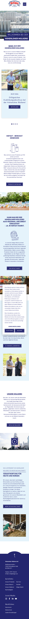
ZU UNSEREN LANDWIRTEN (12, 346)
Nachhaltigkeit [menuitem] (9, 589)
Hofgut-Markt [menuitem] (19, 587)
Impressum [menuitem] (8, 607)
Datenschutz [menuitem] (8, 610)
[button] (24, 4)
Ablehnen (19, 330)
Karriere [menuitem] (18, 582)
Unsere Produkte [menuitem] (9, 582)
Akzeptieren (9, 330)
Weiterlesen (14, 107)
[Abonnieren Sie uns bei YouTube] (15, 599)
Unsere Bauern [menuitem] (9, 584)
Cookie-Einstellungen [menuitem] (10, 612)
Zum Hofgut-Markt (14, 268)
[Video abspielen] (14, 441)
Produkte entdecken (14, 184)
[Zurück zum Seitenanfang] (14, 556)
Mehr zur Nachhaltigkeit (12, 506)
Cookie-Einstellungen (14, 326)
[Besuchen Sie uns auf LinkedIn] (12, 599)
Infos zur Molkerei (14, 425)
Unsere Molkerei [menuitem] (9, 587)
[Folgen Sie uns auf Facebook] (9, 599)
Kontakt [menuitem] (18, 584)
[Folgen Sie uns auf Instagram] (6, 599)
